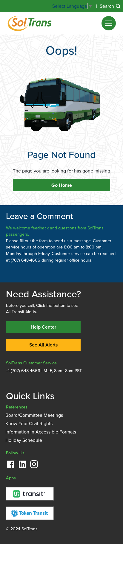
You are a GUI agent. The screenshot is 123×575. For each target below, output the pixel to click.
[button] (109, 23)
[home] (29, 23)
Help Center (43, 327)
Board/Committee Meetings (34, 415)
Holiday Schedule (23, 440)
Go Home (61, 185)
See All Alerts (43, 344)
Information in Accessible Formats (40, 432)
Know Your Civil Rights (29, 424)
